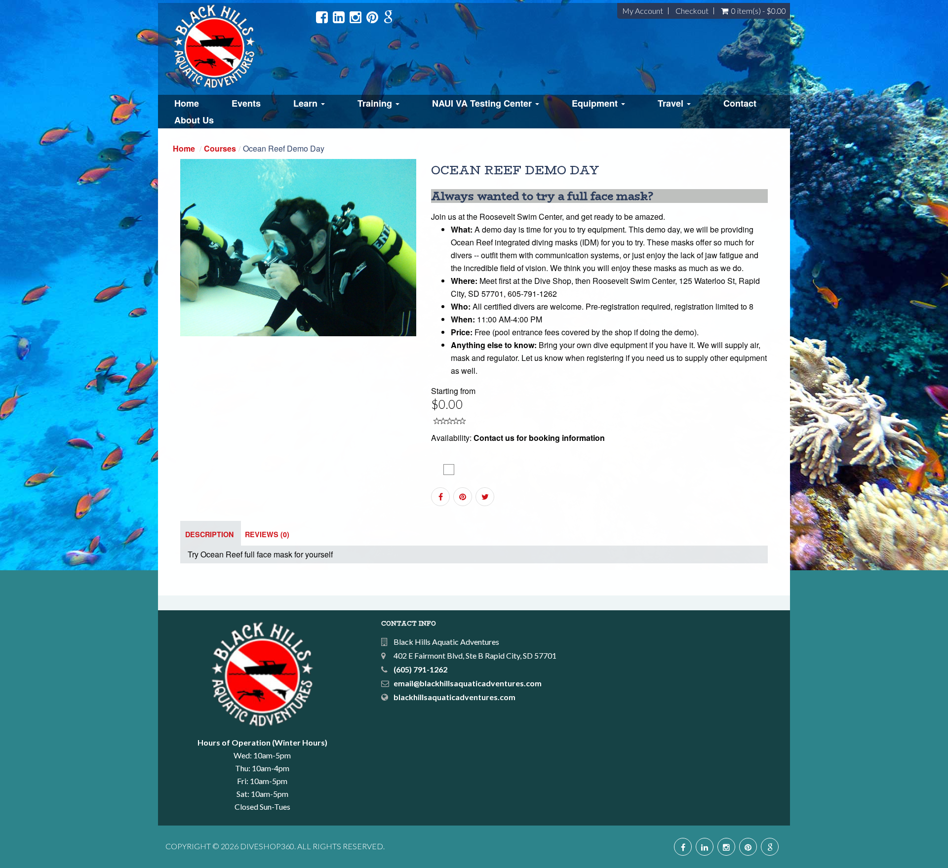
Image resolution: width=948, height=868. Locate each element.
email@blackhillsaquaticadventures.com (468, 683)
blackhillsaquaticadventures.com (454, 697)
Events (246, 103)
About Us (194, 120)
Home (186, 103)
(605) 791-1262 (420, 669)
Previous (158, 255)
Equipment (596, 103)
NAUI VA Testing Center (483, 103)
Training (376, 103)
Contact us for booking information (539, 437)
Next (439, 255)
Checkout (692, 10)
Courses (220, 148)
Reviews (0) (267, 534)
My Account (642, 10)
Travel (672, 103)
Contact (739, 103)
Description (209, 534)
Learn (306, 103)
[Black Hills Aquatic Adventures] (241, 46)
